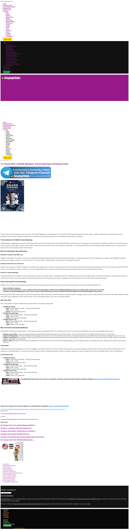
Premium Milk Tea (53, 409)
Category (5, 43)
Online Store (9, 23)
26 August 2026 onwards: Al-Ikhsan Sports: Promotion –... (18, 431)
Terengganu (9, 36)
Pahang (8, 24)
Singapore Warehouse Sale (29, 504)
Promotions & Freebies (9, 7)
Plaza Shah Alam (43, 409)
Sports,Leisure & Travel (11, 62)
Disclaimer (5, 521)
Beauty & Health (9, 49)
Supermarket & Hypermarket (12, 64)
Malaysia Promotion (96, 499)
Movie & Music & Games (11, 61)
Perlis (7, 29)
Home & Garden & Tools (11, 58)
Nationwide (9, 20)
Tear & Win (61, 409)
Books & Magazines (10, 50)
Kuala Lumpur (9, 17)
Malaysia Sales (7, 8)
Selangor (8, 35)
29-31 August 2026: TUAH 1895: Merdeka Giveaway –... (18, 440)
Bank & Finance (9, 47)
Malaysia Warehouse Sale (83, 499)
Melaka (8, 18)
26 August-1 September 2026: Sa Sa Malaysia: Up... (16, 428)
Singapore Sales (17, 504)
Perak (7, 27)
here (89, 504)
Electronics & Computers (11, 52)
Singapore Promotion (41, 504)
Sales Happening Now (7, 65)
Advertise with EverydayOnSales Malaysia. (107, 379)
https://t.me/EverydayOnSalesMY (59, 406)
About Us (5, 519)
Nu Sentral (35, 409)
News (4, 70)
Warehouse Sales (7, 5)
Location (5, 11)
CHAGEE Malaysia (13, 409)
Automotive (8, 44)
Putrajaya (8, 30)
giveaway (20, 409)
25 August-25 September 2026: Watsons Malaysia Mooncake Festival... (23, 437)
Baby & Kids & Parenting (11, 46)
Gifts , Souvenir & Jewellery (11, 56)
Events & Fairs (7, 9)
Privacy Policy (6, 522)
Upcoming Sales (6, 68)
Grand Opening (27, 409)
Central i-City (4, 409)
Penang (8, 26)
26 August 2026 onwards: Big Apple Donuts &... (15, 434)
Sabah (7, 32)
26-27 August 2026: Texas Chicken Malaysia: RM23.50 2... (18, 425)
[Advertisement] (41, 90)
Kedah (7, 14)
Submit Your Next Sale (9, 524)
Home (4, 4)
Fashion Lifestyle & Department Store (14, 53)
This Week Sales (6, 67)
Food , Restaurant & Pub (11, 55)
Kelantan (8, 15)
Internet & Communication (11, 59)
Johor (7, 12)
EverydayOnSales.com (6, 499)
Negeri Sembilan (10, 21)
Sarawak (8, 33)
